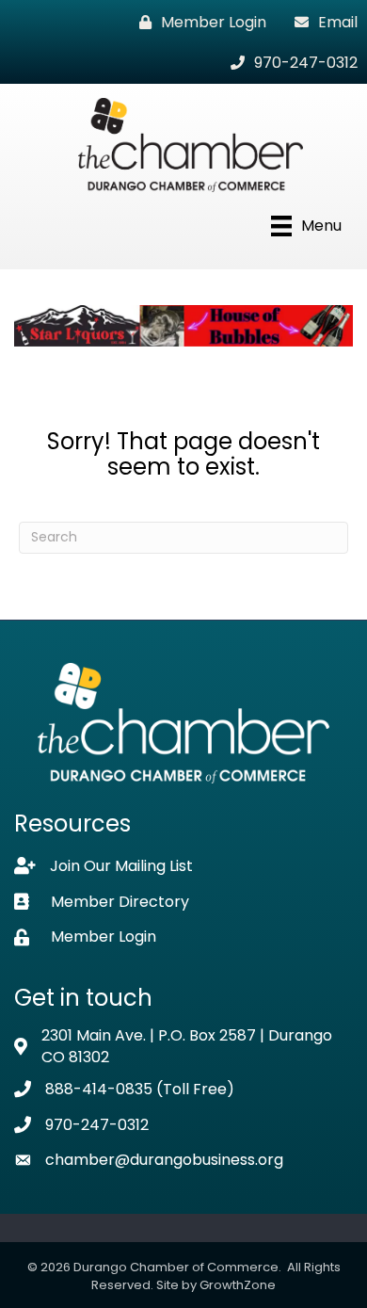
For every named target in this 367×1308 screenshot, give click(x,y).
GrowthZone (237, 1285)
